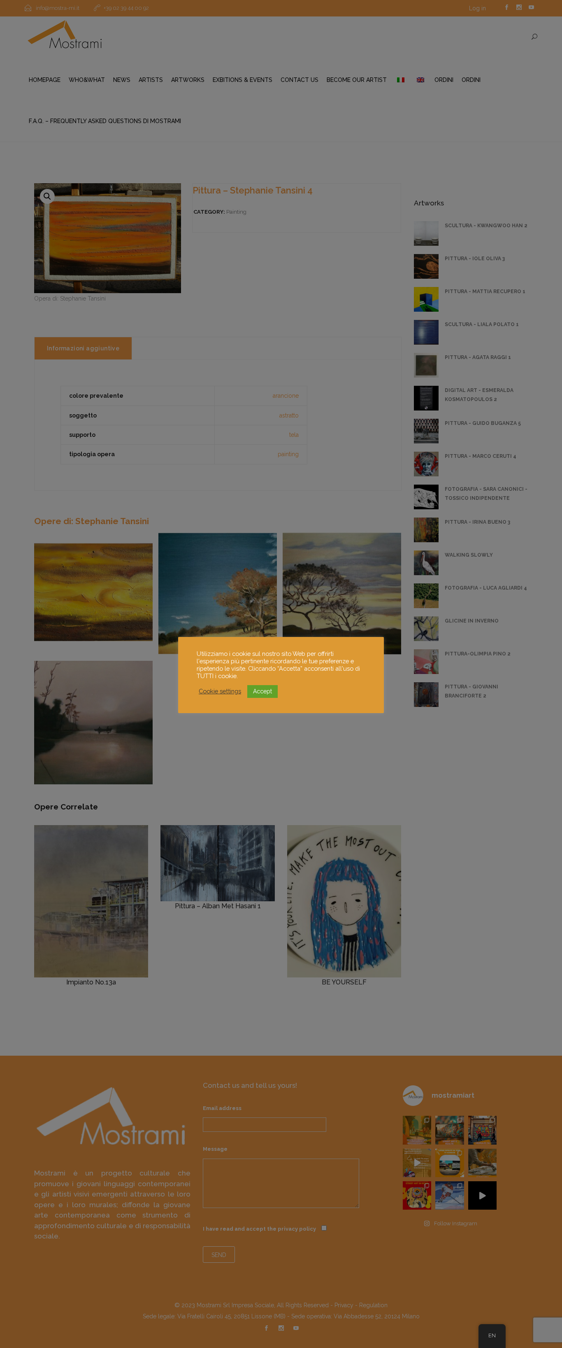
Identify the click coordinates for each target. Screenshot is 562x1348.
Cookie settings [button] (220, 691)
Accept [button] (262, 691)
